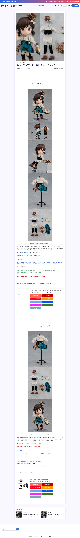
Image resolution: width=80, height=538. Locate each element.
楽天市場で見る (47, 295)
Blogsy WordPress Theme (53, 536)
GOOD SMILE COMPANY (36, 243)
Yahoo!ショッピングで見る (35, 298)
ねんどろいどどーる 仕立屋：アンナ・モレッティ (28, 443)
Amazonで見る (35, 295)
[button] (65, 6)
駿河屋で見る (47, 301)
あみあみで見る (47, 298)
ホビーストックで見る (47, 305)
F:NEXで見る (35, 308)
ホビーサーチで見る (35, 305)
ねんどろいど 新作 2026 (11, 6)
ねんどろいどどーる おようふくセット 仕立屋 (27, 252)
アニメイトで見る (35, 301)
